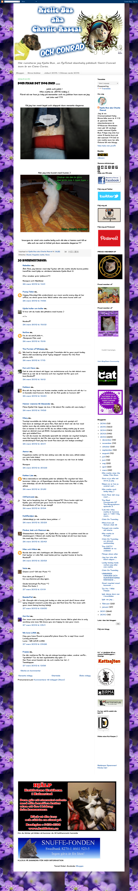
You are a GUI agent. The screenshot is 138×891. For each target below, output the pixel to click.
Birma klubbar (34, 73)
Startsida (56, 676)
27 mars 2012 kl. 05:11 (34, 625)
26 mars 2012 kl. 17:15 (34, 360)
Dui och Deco (29, 368)
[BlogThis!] (71, 252)
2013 (103, 434)
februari (106, 604)
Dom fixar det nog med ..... (110, 496)
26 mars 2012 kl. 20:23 (35, 468)
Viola (25, 568)
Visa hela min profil (107, 146)
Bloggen (20, 73)
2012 (103, 437)
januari (105, 607)
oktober (106, 447)
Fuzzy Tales (28, 292)
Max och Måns (30, 549)
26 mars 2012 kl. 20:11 (34, 444)
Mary (25, 418)
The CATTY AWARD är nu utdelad (109, 548)
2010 (103, 615)
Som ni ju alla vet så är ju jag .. (110, 479)
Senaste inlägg (25, 676)
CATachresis (28, 497)
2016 (103, 423)
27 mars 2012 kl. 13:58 (34, 666)
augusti (106, 453)
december (107, 440)
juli (104, 457)
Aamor (26, 451)
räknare (101, 158)
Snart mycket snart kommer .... (111, 584)
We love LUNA (29, 633)
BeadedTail (28, 597)
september (107, 450)
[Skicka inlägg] (65, 251)
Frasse (26, 652)
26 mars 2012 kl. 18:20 (34, 396)
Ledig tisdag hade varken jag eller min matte (110, 565)
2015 (103, 427)
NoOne (26, 332)
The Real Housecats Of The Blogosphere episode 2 (110, 503)
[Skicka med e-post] (69, 252)
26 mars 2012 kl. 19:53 (34, 410)
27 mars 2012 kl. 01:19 (34, 589)
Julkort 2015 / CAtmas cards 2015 (61, 73)
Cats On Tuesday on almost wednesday (110, 541)
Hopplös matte (38, 255)
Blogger (79, 866)
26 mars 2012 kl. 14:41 (34, 284)
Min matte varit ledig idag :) (109, 490)
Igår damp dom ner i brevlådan (111, 595)
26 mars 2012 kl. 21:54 (34, 508)
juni (104, 460)
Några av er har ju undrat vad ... (110, 485)
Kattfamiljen (28, 516)
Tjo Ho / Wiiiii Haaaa (108, 589)
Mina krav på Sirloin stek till (109, 524)
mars (104, 470)
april (104, 467)
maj (104, 463)
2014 (103, 430)
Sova (47, 255)
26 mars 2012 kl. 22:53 (35, 561)
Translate (106, 88)
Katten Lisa (28, 475)
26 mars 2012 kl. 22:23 (35, 522)
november (107, 443)
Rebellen (27, 265)
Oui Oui (26, 616)
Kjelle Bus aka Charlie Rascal (110, 109)
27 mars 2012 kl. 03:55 (35, 608)
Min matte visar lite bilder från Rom (111, 474)
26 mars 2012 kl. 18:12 (34, 379)
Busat (29, 255)
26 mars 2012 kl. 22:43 (35, 541)
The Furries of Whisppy (34, 349)
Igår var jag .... (108, 599)
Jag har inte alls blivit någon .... (109, 558)
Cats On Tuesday (110, 519)
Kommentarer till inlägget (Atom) (49, 680)
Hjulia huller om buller (33, 308)
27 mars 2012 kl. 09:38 (35, 644)
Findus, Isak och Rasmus (34, 530)
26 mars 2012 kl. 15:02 (34, 324)
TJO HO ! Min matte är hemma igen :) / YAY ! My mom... (111, 513)
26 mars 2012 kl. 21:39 (34, 489)
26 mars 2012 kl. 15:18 (34, 341)
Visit (108, 361)
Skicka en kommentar (30, 671)
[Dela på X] (73, 252)
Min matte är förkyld (108, 534)
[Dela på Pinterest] (78, 252)
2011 (103, 611)
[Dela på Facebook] (75, 252)
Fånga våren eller (110, 554)
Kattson (26, 387)
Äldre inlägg (85, 676)
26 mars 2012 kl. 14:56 (34, 301)
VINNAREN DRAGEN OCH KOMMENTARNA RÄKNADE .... (111, 576)
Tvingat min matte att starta (110, 529)
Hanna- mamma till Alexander (36, 404)
